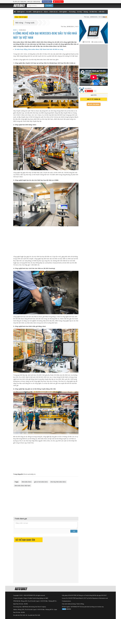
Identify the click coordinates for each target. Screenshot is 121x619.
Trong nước (30, 23)
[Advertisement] (46, 241)
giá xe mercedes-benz (41, 482)
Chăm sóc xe (53, 12)
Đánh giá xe (20, 12)
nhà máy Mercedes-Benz (58, 482)
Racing (86, 12)
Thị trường (72, 12)
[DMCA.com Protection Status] (66, 608)
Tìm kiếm (49, 5)
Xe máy (79, 12)
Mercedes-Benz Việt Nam (22, 485)
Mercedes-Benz (26, 482)
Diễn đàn (101, 12)
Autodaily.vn (47, 1)
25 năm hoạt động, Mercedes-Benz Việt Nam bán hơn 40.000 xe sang (39, 49)
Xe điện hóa (93, 12)
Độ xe (46, 12)
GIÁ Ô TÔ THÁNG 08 (93, 99)
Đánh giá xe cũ (37, 12)
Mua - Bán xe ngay (21, 17)
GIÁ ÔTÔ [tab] (93, 95)
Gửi (74, 531)
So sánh (28, 12)
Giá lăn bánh (94, 104)
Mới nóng (19, 23)
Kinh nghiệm (63, 12)
